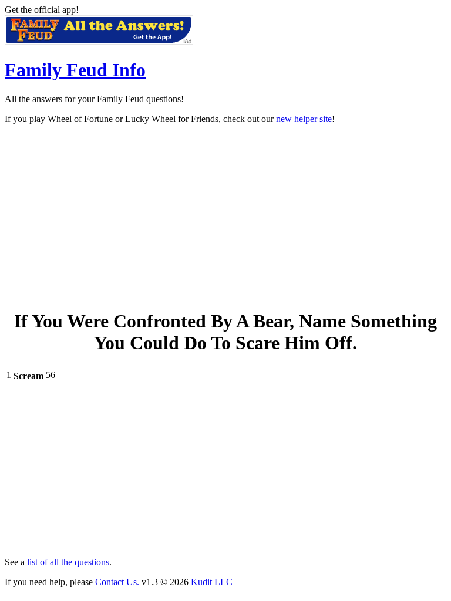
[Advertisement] (225, 216)
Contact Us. (117, 582)
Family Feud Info (75, 69)
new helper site (304, 119)
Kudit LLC (212, 582)
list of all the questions (68, 562)
